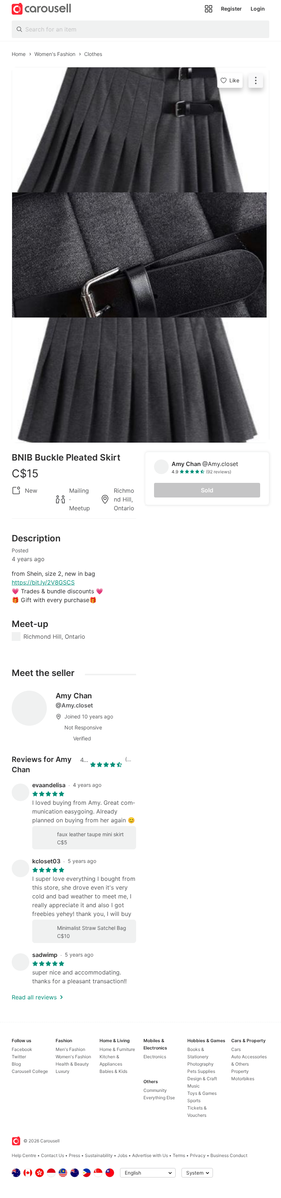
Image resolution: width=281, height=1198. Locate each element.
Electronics (154, 1056)
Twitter (19, 1056)
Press (74, 1155)
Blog (16, 1064)
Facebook (22, 1049)
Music (193, 1086)
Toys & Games (202, 1093)
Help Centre (24, 1155)
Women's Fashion (73, 1056)
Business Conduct (228, 1155)
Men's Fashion (70, 1049)
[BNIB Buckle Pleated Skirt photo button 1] (140, 129)
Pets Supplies (201, 1071)
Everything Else (159, 1097)
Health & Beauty (72, 1064)
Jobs (122, 1155)
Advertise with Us (150, 1155)
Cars (236, 1049)
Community (155, 1090)
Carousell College (30, 1071)
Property (240, 1071)
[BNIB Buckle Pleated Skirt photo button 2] (140, 255)
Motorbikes (242, 1078)
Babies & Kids (113, 1071)
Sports (194, 1100)
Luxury (63, 1071)
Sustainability (99, 1155)
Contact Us (52, 1155)
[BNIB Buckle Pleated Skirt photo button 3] (140, 380)
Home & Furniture (117, 1049)
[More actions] (255, 80)
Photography (200, 1064)
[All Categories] (209, 9)
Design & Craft (202, 1078)
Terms (179, 1155)
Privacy (198, 1155)
